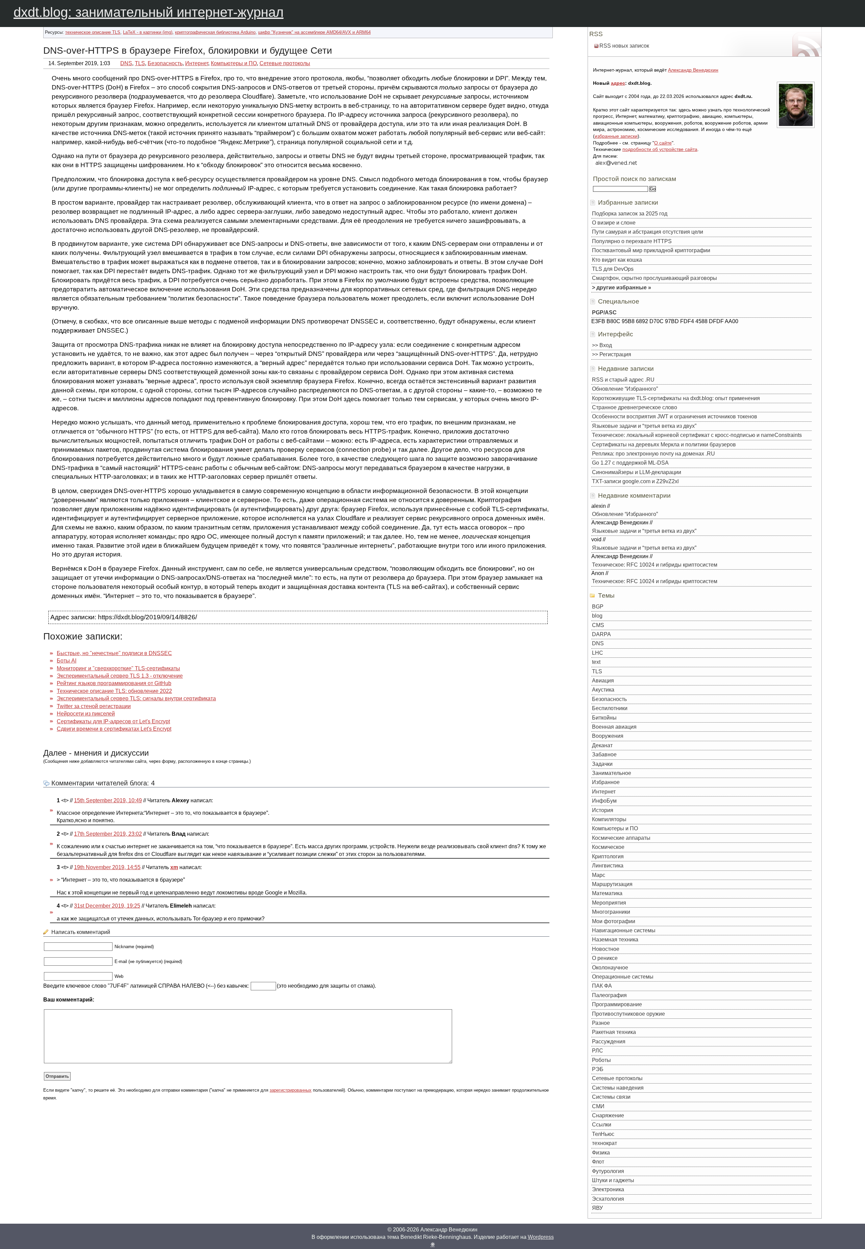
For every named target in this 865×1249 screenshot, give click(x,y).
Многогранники (611, 912)
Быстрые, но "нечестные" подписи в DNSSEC (114, 653)
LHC (597, 653)
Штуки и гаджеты (613, 1180)
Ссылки (601, 1124)
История (602, 810)
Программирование (617, 1004)
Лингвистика (607, 865)
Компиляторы (609, 819)
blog (597, 616)
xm (174, 867)
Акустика (603, 690)
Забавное (604, 754)
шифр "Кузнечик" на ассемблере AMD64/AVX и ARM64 (314, 32)
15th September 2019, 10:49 (108, 800)
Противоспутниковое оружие (628, 1014)
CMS (598, 625)
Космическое (608, 847)
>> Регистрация (611, 354)
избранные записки (616, 136)
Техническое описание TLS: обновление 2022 (114, 691)
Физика (601, 1152)
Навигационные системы (624, 930)
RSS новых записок (624, 46)
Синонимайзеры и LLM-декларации (636, 472)
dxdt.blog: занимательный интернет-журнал (148, 12)
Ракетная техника (614, 1032)
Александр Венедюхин (693, 70)
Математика (607, 893)
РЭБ (597, 1069)
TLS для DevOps (613, 269)
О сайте (663, 143)
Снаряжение (608, 1115)
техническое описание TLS (92, 32)
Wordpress (541, 1237)
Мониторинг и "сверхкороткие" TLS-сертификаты (118, 668)
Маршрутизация (612, 884)
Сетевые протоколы (285, 63)
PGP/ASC (604, 312)
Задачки (602, 764)
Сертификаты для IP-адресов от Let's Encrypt (113, 721)
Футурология (608, 1171)
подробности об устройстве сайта (659, 149)
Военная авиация (614, 727)
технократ (604, 1143)
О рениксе (605, 958)
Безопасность (165, 63)
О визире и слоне (614, 223)
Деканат (602, 745)
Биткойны (604, 718)
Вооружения (607, 736)
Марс (598, 875)
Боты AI (66, 660)
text (596, 662)
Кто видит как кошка (617, 260)
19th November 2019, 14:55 (107, 867)
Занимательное (611, 773)
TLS (140, 63)
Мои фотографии (613, 921)
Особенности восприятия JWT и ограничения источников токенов (674, 416)
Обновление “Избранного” (625, 389)
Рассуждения (608, 1041)
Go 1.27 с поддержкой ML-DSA (630, 463)
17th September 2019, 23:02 (108, 834)
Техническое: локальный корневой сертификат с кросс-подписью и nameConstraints (697, 435)
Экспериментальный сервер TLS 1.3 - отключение (120, 676)
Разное (601, 1023)
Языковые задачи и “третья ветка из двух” (644, 426)
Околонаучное (610, 967)
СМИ (598, 1106)
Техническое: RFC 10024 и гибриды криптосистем (654, 565)
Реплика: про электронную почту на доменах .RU (653, 454)
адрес (618, 83)
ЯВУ (597, 1208)
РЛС (597, 1050)
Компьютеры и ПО (234, 63)
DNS (126, 63)
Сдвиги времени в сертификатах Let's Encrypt (114, 729)
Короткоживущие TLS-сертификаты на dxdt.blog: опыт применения (676, 398)
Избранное (606, 782)
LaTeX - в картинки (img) (147, 32)
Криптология (608, 856)
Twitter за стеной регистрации (94, 706)
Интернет (196, 63)
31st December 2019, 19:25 (107, 906)
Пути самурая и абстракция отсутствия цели (647, 232)
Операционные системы (622, 977)
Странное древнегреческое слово (634, 407)
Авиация (603, 680)
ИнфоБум (604, 801)
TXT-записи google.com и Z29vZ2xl (635, 481)
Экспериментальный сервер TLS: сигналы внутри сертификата (136, 698)
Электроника (608, 1189)
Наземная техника (615, 939)
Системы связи (611, 1097)
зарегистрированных (291, 1090)
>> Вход (602, 345)
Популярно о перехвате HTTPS (632, 241)
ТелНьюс (603, 1134)
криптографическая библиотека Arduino (215, 32)
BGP (597, 606)
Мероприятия (609, 903)
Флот (598, 1162)
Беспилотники (609, 708)
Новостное (605, 949)
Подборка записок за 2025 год (629, 213)
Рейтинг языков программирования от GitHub (114, 683)
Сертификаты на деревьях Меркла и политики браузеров (664, 444)
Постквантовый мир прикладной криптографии (651, 250)
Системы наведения (618, 1088)
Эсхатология (608, 1199)
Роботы (601, 1060)
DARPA (601, 634)
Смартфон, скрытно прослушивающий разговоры (654, 278)
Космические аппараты (621, 838)
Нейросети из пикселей (86, 714)
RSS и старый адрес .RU (623, 380)
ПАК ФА (602, 986)
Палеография (609, 995)
